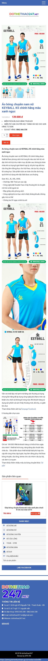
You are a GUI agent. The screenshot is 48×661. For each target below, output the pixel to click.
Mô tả (6, 142)
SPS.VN (28, 656)
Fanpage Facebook (28, 409)
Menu (4, 3)
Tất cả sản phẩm (9, 560)
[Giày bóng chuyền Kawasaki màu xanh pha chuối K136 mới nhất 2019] (24, 494)
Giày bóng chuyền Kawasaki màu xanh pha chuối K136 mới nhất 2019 (24, 509)
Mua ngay (15, 135)
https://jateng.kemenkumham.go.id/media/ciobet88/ (20, 660)
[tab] (6, 143)
